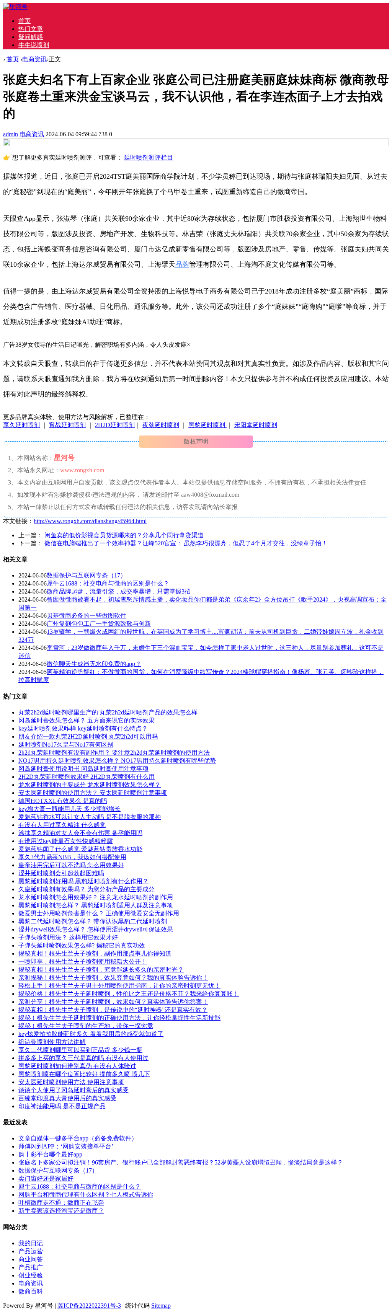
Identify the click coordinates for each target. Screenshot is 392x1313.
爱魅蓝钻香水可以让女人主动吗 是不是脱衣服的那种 (89, 817)
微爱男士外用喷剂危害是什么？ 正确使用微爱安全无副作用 (98, 913)
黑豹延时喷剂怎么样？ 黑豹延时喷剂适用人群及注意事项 (95, 905)
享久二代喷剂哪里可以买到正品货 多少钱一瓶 (80, 1050)
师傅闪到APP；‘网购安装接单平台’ (65, 1146)
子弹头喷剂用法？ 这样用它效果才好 (68, 937)
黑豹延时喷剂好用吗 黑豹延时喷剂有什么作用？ (83, 881)
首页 (24, 21)
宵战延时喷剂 (67, 425)
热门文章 (30, 29)
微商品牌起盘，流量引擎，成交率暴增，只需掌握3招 (119, 591)
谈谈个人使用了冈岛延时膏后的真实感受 (73, 1090)
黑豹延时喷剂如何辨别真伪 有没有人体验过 (77, 1066)
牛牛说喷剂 (33, 45)
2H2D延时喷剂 (115, 425)
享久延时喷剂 (21, 425)
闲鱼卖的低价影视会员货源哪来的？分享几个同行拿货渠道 (124, 535)
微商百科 (30, 1291)
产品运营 (30, 1251)
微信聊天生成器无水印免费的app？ (94, 664)
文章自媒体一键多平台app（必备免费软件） (77, 1138)
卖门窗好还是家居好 (46, 1178)
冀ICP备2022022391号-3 (89, 1305)
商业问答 (30, 1259)
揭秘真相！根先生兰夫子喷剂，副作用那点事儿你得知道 (95, 953)
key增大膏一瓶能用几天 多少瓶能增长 (69, 809)
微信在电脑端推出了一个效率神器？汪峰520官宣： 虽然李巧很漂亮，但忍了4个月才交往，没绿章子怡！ (186, 543)
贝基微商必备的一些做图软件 (86, 615)
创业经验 (30, 1275)
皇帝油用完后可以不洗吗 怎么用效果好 (71, 865)
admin (10, 134)
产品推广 (30, 1267)
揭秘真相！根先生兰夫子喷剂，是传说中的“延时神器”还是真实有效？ (112, 1009)
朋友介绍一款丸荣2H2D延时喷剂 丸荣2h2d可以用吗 (88, 736)
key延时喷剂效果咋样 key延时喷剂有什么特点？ (83, 728)
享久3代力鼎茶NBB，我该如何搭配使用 (72, 857)
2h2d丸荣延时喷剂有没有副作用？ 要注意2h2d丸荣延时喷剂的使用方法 (114, 752)
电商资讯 (34, 59)
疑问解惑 (30, 37)
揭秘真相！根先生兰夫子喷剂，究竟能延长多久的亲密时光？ (101, 969)
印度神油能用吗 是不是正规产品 (62, 1106)
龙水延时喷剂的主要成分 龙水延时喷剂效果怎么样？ (89, 784)
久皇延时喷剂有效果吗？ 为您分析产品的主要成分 (86, 889)
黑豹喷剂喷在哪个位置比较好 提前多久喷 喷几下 (84, 1074)
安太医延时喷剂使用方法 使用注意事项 (71, 1082)
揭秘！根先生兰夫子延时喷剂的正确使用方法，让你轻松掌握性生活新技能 (119, 1018)
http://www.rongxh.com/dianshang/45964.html (90, 521)
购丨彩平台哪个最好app (50, 1154)
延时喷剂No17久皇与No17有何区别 (65, 744)
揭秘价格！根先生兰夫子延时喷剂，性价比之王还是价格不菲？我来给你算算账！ (128, 993)
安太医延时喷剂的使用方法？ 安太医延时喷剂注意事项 (92, 792)
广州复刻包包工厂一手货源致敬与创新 (99, 623)
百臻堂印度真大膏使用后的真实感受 (67, 1098)
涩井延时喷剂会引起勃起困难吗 (61, 873)
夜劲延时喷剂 (160, 425)
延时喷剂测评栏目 (148, 157)
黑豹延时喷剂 (207, 425)
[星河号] (15, 6)
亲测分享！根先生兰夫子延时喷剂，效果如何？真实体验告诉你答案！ (113, 1001)
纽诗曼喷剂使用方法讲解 (52, 1042)
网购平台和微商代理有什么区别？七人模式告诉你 (85, 1194)
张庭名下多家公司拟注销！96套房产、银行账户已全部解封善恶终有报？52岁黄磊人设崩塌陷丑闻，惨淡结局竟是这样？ (180, 1162)
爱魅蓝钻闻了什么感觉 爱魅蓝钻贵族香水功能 (80, 849)
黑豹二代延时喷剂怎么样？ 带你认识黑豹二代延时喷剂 (92, 921)
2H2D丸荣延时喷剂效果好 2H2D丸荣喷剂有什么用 (86, 776)
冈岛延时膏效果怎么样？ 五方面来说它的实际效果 (86, 720)
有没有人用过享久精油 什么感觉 (62, 825)
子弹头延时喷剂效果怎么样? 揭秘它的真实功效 (81, 945)
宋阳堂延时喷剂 (255, 425)
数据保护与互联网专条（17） (86, 575)
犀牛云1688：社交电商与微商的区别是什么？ (108, 583)
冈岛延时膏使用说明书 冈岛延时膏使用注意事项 (83, 768)
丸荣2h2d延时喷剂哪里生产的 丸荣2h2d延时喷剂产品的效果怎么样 (108, 712)
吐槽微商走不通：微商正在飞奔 (61, 1202)
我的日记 (30, 1243)
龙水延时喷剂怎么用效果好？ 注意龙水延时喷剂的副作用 (95, 897)
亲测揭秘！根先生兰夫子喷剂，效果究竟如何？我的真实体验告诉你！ (113, 977)
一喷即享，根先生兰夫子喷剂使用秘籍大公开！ (82, 961)
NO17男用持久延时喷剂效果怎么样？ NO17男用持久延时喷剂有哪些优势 (117, 760)
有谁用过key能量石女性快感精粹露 (65, 841)
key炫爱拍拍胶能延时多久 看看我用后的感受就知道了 (90, 1034)
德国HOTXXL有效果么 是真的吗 (62, 801)
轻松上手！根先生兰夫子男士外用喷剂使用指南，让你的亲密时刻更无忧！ (119, 985)
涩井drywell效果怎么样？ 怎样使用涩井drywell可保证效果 (95, 929)
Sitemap (161, 1305)
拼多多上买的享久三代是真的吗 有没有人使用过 (83, 1058)
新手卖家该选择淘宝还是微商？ (61, 1210)
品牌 (182, 264)
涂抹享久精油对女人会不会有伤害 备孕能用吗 (80, 833)
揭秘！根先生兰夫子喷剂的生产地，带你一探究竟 (85, 1026)
